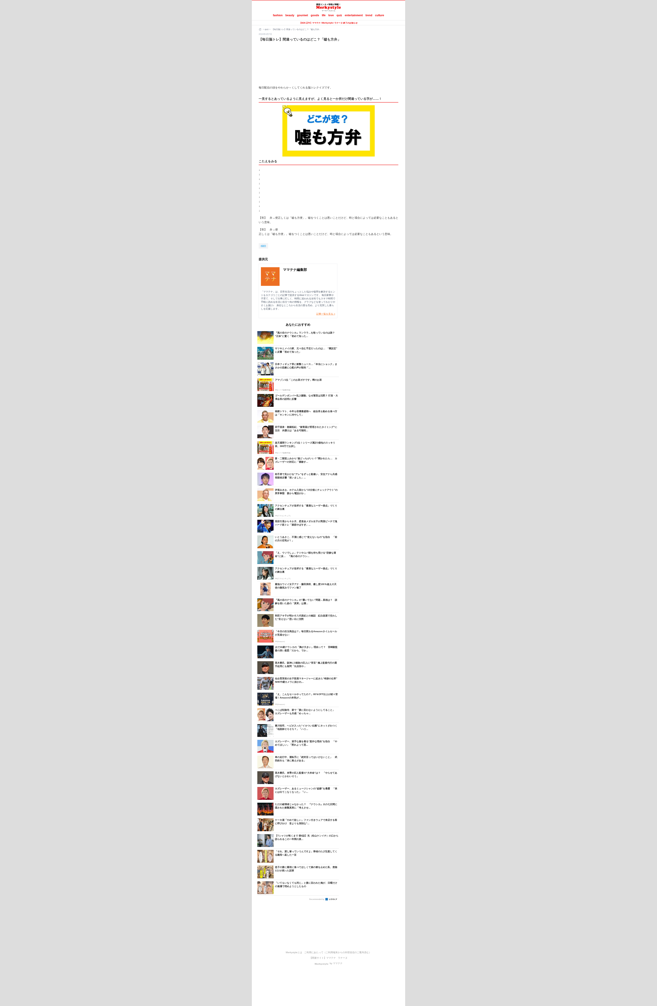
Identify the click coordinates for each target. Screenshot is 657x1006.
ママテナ (331, 957)
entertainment (354, 15)
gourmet (302, 15)
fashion (278, 15)
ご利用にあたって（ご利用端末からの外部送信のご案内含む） (337, 952)
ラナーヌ (342, 957)
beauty (289, 15)
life (324, 15)
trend (368, 15)
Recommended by (317, 899)
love (331, 15)
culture (379, 15)
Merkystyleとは (294, 952)
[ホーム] (260, 29)
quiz (339, 15)
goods (315, 15)
